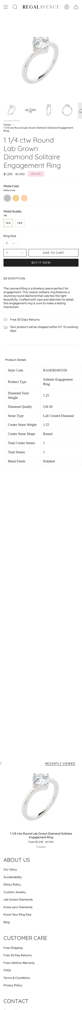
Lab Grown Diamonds (18, 899)
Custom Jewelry (14, 892)
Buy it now (41, 262)
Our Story (10, 869)
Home (7, 124)
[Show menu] (5, 7)
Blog (6, 922)
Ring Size (9, 236)
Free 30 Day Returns (17, 955)
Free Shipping (13, 948)
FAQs (7, 970)
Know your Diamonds (18, 907)
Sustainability (12, 877)
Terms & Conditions (16, 978)
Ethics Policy (12, 884)
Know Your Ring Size (17, 914)
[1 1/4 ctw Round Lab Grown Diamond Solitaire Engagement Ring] (41, 799)
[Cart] (75, 7)
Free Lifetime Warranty (19, 963)
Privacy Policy (12, 985)
